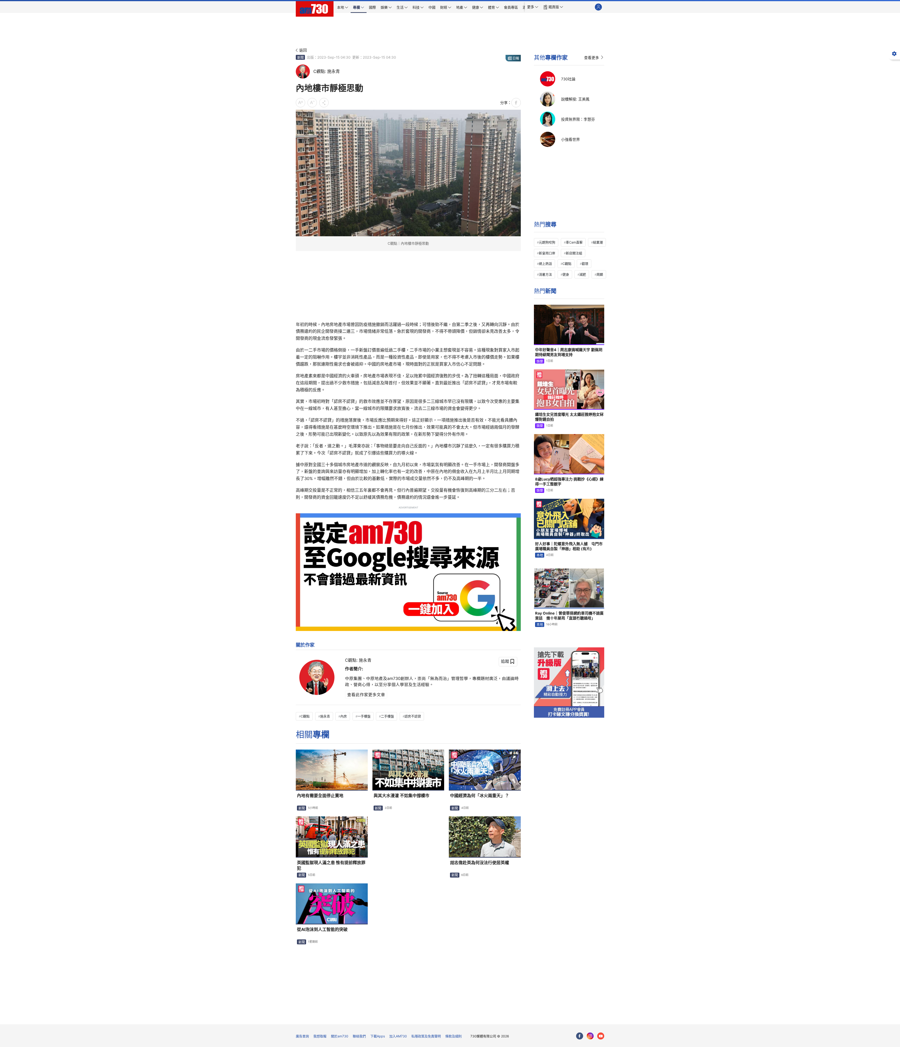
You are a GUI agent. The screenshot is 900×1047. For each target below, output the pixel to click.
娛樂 (539, 361)
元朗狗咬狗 (547, 242)
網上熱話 (545, 264)
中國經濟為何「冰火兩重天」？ (479, 795)
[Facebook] (579, 1035)
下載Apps (377, 1036)
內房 (343, 716)
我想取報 (319, 1036)
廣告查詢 (302, 1036)
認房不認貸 (413, 716)
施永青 (325, 716)
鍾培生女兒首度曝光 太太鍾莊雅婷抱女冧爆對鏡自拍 (569, 417)
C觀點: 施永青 (358, 660)
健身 (565, 274)
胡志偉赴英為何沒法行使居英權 (479, 862)
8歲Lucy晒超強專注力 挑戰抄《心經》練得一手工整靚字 (569, 482)
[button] (533, 7)
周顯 (599, 274)
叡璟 (585, 264)
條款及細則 (453, 1036)
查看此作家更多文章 (366, 694)
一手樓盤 (364, 716)
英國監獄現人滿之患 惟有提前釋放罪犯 (331, 865)
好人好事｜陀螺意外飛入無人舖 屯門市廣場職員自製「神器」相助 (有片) (569, 546)
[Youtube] (600, 1035)
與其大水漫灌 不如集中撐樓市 (401, 795)
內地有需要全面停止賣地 (320, 795)
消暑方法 (545, 274)
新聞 (300, 57)
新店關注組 (574, 253)
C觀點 (305, 716)
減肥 (582, 274)
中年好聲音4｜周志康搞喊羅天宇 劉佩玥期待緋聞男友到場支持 (568, 352)
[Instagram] (590, 1035)
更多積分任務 (474, 1017)
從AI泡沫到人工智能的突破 (322, 929)
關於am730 (339, 1036)
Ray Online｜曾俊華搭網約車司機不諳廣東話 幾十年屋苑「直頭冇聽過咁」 (569, 616)
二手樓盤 (387, 716)
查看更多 (591, 57)
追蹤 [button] (505, 661)
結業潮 (598, 242)
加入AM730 (398, 1036)
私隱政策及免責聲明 (426, 1036)
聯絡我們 (359, 1036)
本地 (539, 555)
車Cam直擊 (574, 242)
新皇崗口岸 (547, 253)
